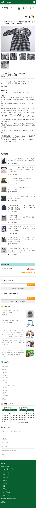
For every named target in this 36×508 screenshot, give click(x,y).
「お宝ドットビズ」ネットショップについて (15, 431)
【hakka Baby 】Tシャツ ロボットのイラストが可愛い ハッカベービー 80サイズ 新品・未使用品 (21, 169)
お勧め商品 (5, 366)
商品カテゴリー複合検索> (18, 288)
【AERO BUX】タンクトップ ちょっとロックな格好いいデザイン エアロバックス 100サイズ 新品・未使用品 (21, 218)
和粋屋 (5, 390)
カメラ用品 (6, 377)
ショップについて (6, 492)
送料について (6, 454)
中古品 (5, 388)
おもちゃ (5, 375)
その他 (5, 382)
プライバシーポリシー (8, 442)
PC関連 (5, 372)
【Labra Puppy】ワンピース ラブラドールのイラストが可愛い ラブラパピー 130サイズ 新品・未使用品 (21, 207)
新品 (4, 393)
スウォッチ (6, 380)
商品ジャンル (6, 370)
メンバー (4, 446)
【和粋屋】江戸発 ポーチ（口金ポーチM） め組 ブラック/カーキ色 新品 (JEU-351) (13, 342)
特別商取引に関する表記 (9, 450)
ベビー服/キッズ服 (8, 385)
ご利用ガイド (6, 439)
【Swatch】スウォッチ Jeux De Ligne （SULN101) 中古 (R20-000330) (11, 312)
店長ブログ (4, 502)
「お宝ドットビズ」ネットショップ (17, 9)
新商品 (4, 399)
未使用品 (5, 395)
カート (4, 435)
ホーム (3, 463)
